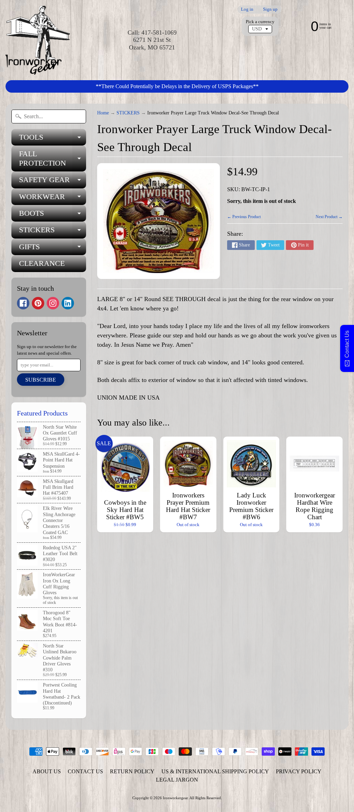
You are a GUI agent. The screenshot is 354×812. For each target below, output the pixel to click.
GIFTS (52, 248)
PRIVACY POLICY (299, 771)
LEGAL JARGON (177, 780)
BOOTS (52, 215)
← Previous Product (244, 216)
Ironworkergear (175, 798)
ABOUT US (46, 771)
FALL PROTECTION (52, 158)
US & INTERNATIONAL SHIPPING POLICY (215, 771)
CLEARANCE (42, 263)
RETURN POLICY (132, 771)
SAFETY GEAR (52, 181)
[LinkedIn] (68, 303)
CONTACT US (85, 771)
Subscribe (40, 380)
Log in (247, 9)
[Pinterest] (38, 303)
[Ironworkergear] (38, 40)
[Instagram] (53, 303)
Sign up (270, 9)
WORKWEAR (52, 198)
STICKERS (52, 231)
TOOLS (52, 139)
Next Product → (329, 216)
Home (103, 112)
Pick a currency (260, 21)
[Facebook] (23, 303)
